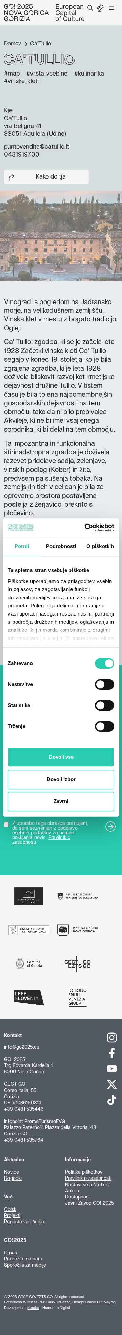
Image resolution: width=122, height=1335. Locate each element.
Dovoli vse (61, 757)
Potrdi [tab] (22, 546)
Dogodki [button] (13, 1178)
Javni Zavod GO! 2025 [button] (89, 1203)
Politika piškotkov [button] (83, 1172)
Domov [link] (13, 43)
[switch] (104, 684)
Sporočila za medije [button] (25, 1265)
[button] (90, 8)
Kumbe (33, 1308)
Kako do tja (51, 177)
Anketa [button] (73, 1191)
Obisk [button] (10, 1209)
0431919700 (21, 155)
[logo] (44, 12)
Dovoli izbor (61, 779)
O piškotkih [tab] (100, 546)
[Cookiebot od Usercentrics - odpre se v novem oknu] (86, 527)
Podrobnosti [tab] (61, 546)
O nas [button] (10, 1253)
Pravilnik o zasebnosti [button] (88, 1178)
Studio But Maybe (100, 1302)
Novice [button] (11, 1172)
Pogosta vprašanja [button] (24, 1221)
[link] (112, 1037)
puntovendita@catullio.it (36, 147)
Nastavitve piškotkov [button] (87, 1185)
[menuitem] (90, 8)
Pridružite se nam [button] (23, 1259)
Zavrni (61, 801)
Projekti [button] (12, 1215)
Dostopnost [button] (77, 1197)
